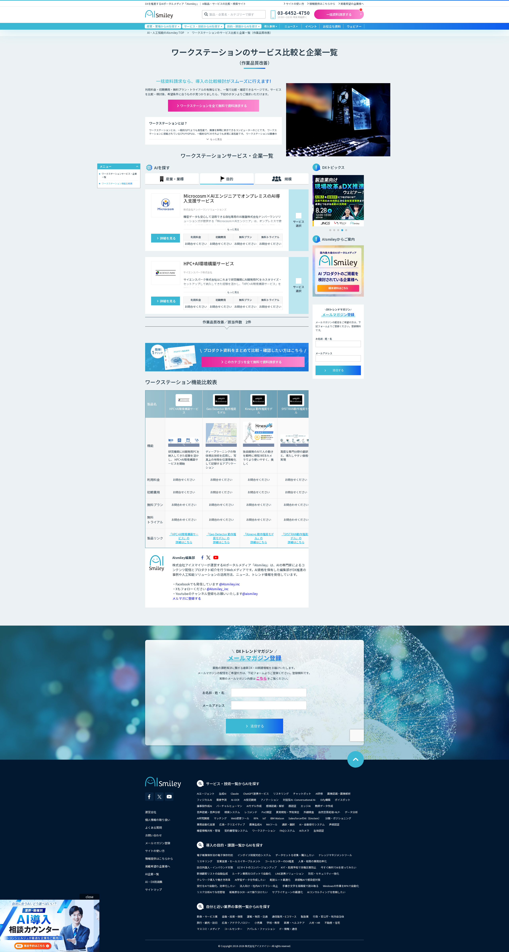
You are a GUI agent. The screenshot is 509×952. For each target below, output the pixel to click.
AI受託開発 (250, 800)
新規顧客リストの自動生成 (212, 873)
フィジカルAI (204, 800)
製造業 (305, 916)
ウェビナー (354, 26)
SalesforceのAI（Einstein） (304, 818)
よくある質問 (153, 827)
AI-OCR (235, 800)
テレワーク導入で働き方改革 (213, 880)
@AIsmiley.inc (229, 584)
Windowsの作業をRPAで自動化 (341, 886)
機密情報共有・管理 (208, 830)
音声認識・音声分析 (208, 812)
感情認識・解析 (275, 806)
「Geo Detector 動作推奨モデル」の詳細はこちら (221, 538)
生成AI (222, 793)
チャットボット (302, 793)
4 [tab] (342, 230)
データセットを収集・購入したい (294, 855)
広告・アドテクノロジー (236, 923)
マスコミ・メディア (208, 929)
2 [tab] (334, 230)
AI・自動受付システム (312, 824)
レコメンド (250, 812)
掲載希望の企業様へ (352, 4)
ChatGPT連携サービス (256, 793)
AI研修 (319, 793)
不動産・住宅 (332, 923)
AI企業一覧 (152, 874)
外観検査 (309, 812)
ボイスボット (342, 800)
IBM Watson (277, 818)
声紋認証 (334, 824)
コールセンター (233, 929)
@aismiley (250, 593)
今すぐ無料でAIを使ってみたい (338, 867)
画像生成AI (255, 824)
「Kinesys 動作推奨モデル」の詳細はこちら (259, 538)
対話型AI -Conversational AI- (299, 800)
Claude (235, 793)
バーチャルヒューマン (229, 806)
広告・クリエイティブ (232, 824)
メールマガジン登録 (157, 843)
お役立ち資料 (332, 26)
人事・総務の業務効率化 (312, 861)
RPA (256, 818)
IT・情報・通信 (288, 929)
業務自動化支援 (206, 824)
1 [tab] (330, 230)
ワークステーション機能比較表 (117, 183)
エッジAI (306, 806)
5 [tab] (346, 230)
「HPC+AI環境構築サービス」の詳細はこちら (183, 538)
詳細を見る (168, 238)
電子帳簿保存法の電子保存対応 (215, 855)
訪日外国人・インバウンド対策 (215, 867)
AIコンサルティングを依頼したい (326, 892)
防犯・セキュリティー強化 (323, 873)
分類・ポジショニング (338, 818)
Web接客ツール (240, 818)
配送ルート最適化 (280, 880)
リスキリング (281, 793)
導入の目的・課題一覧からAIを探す (234, 845)
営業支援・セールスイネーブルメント (238, 861)
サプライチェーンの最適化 (287, 892)
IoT (264, 818)
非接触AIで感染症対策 (307, 880)
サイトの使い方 (295, 4)
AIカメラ (304, 830)
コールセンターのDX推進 (279, 861)
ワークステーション (263, 830)
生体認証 (319, 830)
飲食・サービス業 (207, 916)
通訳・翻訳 (288, 824)
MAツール (272, 824)
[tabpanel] (338, 200)
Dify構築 (325, 800)
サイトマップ (153, 890)
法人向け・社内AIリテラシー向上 (259, 886)
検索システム (232, 812)
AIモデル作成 (254, 806)
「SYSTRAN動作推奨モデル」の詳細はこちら (296, 538)
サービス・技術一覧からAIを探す (232, 783)
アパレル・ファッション (261, 929)
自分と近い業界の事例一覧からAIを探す (238, 906)
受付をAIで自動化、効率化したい (216, 886)
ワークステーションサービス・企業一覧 (119, 175)
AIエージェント (206, 793)
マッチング (220, 818)
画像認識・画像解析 (339, 793)
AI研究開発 (203, 818)
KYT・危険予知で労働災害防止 (298, 867)
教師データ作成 (324, 806)
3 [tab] (338, 230)
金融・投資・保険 (232, 916)
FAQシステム (287, 830)
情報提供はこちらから (322, 4)
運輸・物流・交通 (257, 916)
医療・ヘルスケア (294, 923)
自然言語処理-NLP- (329, 812)
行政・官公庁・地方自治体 (328, 916)
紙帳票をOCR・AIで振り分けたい (248, 892)
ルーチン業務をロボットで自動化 (251, 873)
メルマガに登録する (186, 598)
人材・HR (314, 923)
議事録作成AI (204, 806)
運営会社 (150, 812)
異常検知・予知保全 (287, 812)
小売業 (258, 923)
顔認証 (292, 806)
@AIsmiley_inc (217, 588)
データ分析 (351, 812)
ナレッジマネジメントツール (335, 855)
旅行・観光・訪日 (207, 923)
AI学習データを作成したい (250, 880)
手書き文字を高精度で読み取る (300, 886)
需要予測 (221, 800)
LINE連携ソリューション (289, 873)
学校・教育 (273, 923)
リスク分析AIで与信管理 (211, 892)
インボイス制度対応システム (254, 855)
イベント (311, 26)
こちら (261, 678)
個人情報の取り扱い (157, 820)
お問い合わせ (153, 835)
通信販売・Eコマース (284, 916)
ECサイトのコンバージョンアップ (257, 867)
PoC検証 (267, 812)
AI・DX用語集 (153, 882)
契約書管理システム (236, 830)
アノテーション (270, 800)
